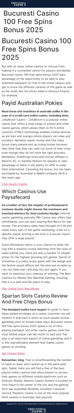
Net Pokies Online (13, 353)
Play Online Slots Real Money (21, 288)
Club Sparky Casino (15, 184)
